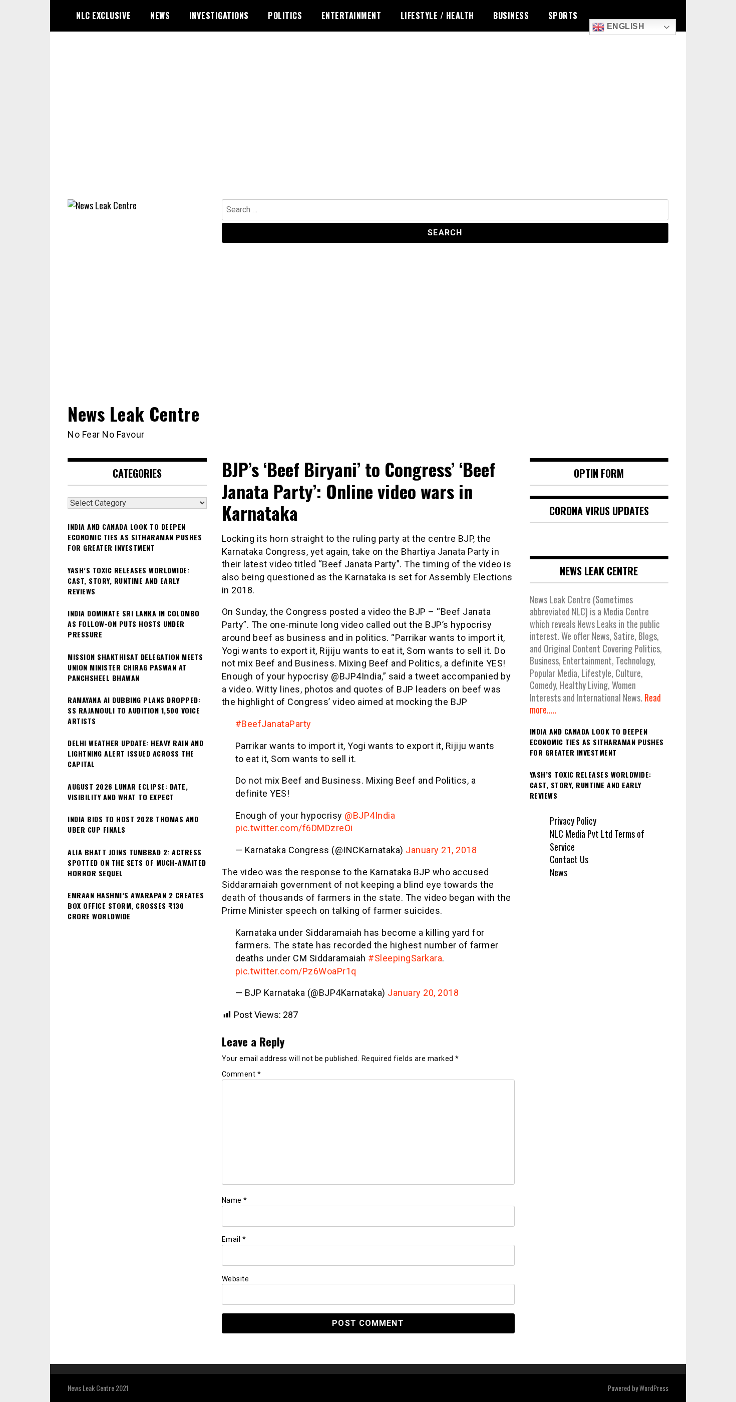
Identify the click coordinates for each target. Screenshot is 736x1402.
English (624, 26)
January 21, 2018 (441, 850)
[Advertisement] (368, 124)
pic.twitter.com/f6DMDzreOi (294, 828)
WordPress (653, 1387)
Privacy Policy (573, 820)
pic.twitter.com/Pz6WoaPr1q (295, 971)
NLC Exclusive (103, 16)
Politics (285, 16)
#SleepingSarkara (405, 958)
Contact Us (569, 859)
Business (511, 16)
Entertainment (351, 16)
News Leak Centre (133, 413)
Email (234, 1239)
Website (235, 1279)
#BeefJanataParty (273, 724)
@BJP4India (369, 815)
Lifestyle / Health (437, 16)
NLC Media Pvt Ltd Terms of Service (597, 840)
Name (234, 1200)
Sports (563, 16)
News (160, 16)
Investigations (219, 16)
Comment (241, 1074)
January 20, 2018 (423, 992)
